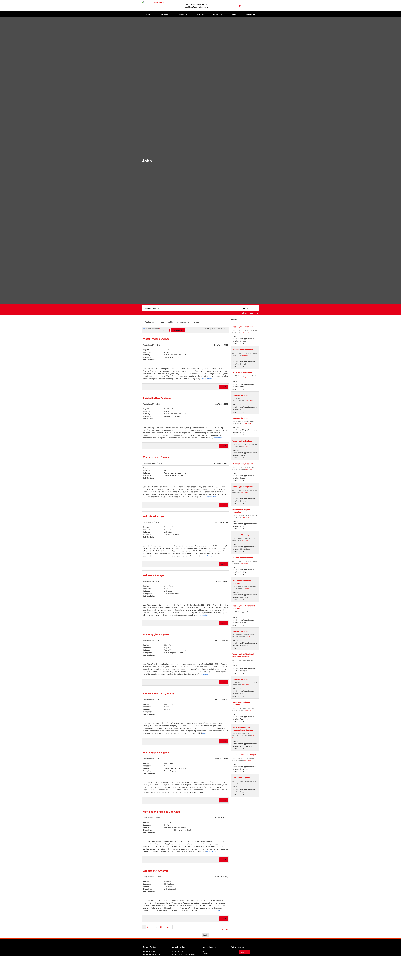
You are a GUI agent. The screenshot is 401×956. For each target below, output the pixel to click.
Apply (223, 387)
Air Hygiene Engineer (241, 778)
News (234, 14)
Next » (168, 927)
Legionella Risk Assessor (157, 398)
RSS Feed (225, 929)
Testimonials (250, 14)
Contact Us (217, 14)
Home (148, 14)
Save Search (177, 330)
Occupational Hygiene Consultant (162, 811)
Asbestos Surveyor (154, 516)
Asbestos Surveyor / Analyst (244, 755)
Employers (183, 14)
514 (161, 927)
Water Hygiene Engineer (156, 339)
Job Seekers (164, 14)
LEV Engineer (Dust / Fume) (158, 693)
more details (207, 379)
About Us (200, 14)
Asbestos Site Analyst (155, 870)
